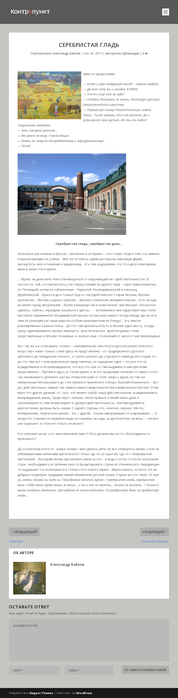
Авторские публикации (122, 53)
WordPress (84, 693)
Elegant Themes (41, 693)
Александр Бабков (66, 53)
